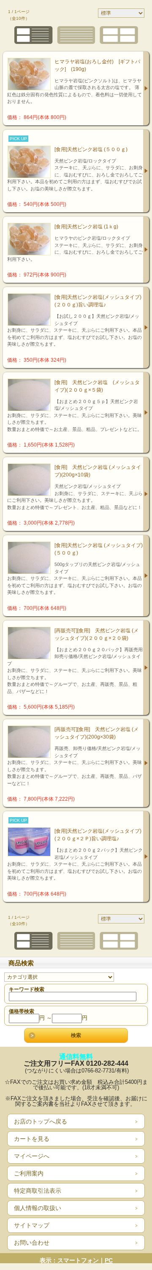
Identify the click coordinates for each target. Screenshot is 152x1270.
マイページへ (31, 1156)
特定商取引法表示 (37, 1190)
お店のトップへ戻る (40, 1121)
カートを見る (31, 1138)
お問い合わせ (31, 1242)
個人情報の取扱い (37, 1208)
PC (109, 1260)
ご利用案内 (28, 1173)
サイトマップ (31, 1225)
